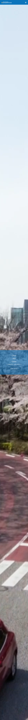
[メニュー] (25, 2)
